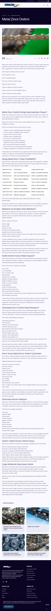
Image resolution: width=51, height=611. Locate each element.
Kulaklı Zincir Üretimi (31, 589)
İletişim (3, 597)
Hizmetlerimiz (5, 593)
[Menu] (47, 5)
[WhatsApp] (48, 58)
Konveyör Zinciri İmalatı (32, 597)
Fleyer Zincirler (30, 571)
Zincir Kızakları (30, 577)
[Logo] (12, 5)
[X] (42, 58)
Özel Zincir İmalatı (31, 593)
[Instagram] (3, 582)
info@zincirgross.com (42, 1)
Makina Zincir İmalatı (31, 595)
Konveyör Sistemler (31, 575)
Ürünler (3, 591)
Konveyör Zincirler (31, 573)
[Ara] (44, 5)
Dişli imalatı (29, 591)
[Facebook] (39, 58)
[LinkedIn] (45, 58)
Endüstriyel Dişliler (31, 579)
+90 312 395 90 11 (30, 1)
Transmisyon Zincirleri (32, 569)
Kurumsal (4, 589)
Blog (9, 15)
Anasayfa (4, 15)
